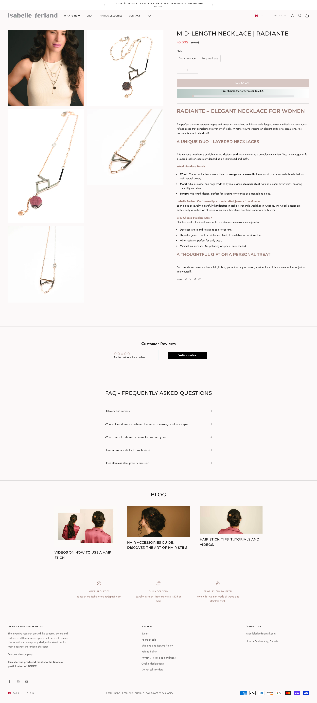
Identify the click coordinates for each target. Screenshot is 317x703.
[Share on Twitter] (190, 279)
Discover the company (20, 654)
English (278, 16)
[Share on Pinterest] (195, 279)
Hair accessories (111, 15)
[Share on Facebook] (186, 279)
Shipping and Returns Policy (157, 646)
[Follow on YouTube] (26, 681)
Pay (149, 15)
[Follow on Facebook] (9, 681)
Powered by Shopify (162, 693)
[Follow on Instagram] (18, 681)
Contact (134, 15)
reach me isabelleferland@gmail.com (100, 596)
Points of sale (148, 640)
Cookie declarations (152, 664)
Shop (90, 15)
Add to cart (242, 83)
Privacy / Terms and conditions (158, 658)
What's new (72, 15)
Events (144, 633)
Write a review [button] (187, 355)
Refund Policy (149, 651)
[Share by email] (199, 279)
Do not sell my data (152, 669)
